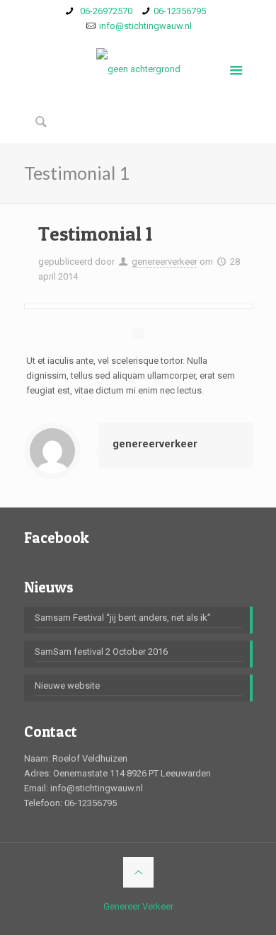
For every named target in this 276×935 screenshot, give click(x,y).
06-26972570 (105, 11)
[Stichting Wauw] (138, 68)
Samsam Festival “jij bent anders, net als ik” (123, 617)
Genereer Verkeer (138, 906)
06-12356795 (180, 11)
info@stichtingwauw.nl (145, 26)
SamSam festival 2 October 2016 (101, 651)
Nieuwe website (67, 685)
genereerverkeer (164, 261)
